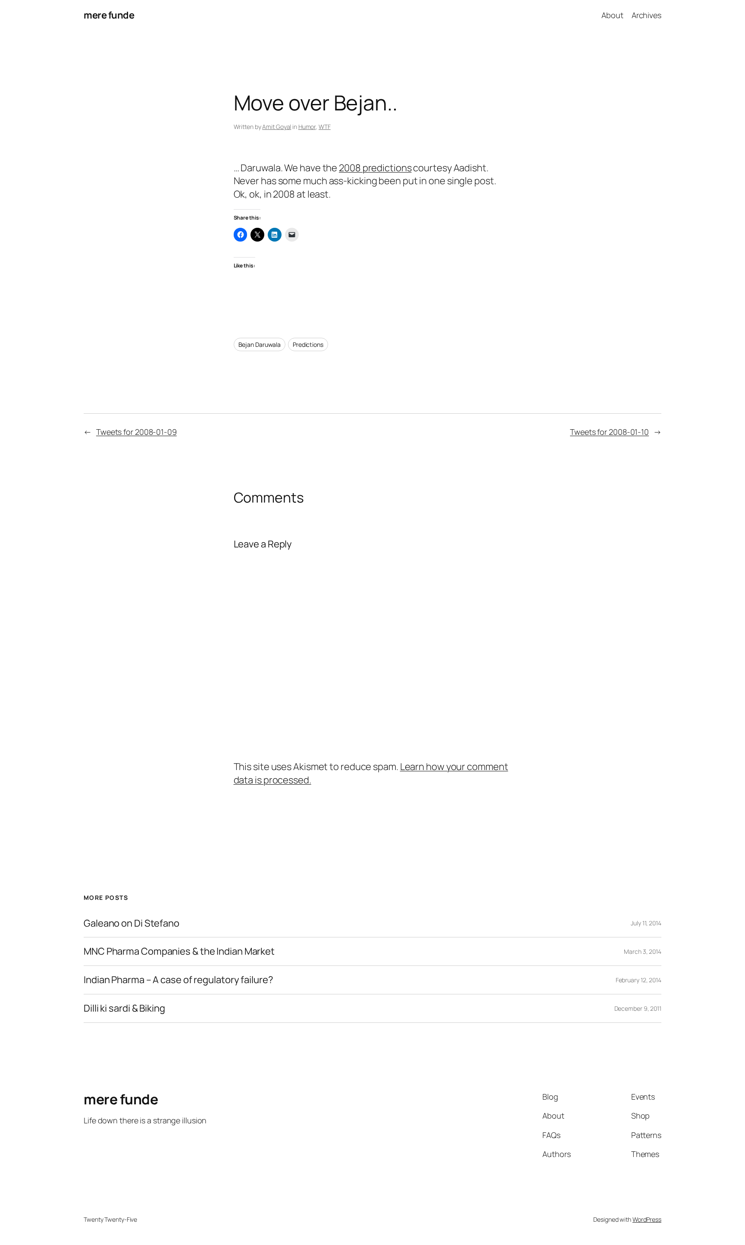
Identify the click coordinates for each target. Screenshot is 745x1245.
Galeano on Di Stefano (131, 923)
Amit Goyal (276, 127)
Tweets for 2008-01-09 (136, 432)
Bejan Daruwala (259, 344)
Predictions (308, 344)
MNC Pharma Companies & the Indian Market (179, 951)
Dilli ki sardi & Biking (124, 1008)
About (612, 15)
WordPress (646, 1219)
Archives (646, 15)
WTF (325, 127)
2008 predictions (375, 167)
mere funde (109, 15)
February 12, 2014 (638, 980)
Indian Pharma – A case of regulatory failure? (178, 980)
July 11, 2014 (646, 923)
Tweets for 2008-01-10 (609, 432)
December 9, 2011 (637, 1008)
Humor (307, 127)
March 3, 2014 (642, 951)
